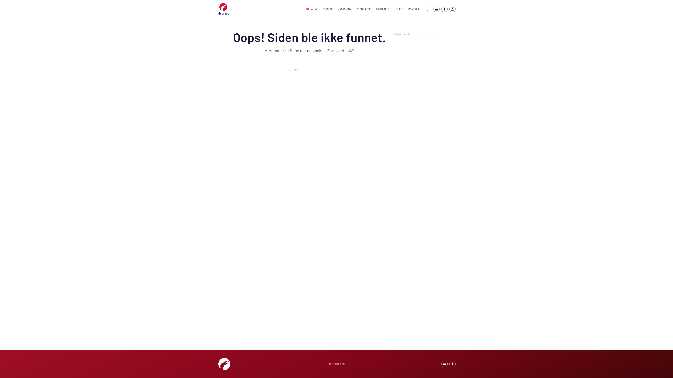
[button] (311, 9)
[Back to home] (223, 9)
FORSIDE (327, 9)
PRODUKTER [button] (363, 9)
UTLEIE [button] (399, 9)
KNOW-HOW (344, 9)
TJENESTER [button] (382, 9)
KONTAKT (413, 9)
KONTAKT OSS (336, 364)
